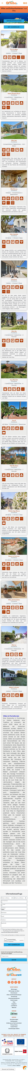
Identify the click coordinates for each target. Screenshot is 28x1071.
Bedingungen (14, 1021)
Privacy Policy (14, 1024)
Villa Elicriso (14, 189)
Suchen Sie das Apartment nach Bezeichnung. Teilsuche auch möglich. (11, 952)
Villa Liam (14, 140)
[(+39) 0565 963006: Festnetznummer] (24, 3)
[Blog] (19, 982)
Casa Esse (14, 279)
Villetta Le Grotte (14, 687)
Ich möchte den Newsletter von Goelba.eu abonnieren (14, 935)
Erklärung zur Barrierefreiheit (14, 1023)
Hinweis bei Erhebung (8, 1069)
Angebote (14, 1003)
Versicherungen (14, 1019)
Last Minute (14, 1005)
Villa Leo (14, 645)
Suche (14, 959)
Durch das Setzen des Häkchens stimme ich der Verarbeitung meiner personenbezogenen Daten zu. (12, 931)
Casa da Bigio (14, 49)
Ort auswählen (13, 27)
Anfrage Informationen (14, 20)
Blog (14, 1002)
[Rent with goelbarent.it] (14, 974)
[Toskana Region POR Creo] (7, 1042)
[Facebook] (15, 982)
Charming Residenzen (14, 998)
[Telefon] (9, 982)
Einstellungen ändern (14, 1028)
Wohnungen (14, 989)
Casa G (14, 420)
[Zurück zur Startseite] (12, 3)
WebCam (14, 1007)
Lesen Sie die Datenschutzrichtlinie (9, 932)
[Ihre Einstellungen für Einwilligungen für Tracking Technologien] (25, 1068)
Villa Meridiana (14, 465)
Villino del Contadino (14, 599)
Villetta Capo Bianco (14, 511)
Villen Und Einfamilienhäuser (14, 994)
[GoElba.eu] (14, 970)
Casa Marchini (14, 380)
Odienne (18, 1065)
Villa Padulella (14, 234)
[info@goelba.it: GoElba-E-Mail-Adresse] (26, 3)
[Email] (12, 982)
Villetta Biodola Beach (14, 93)
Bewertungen (14, 1000)
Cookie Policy (14, 1026)
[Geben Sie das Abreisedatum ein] (25, 898)
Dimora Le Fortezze (14, 556)
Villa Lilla (14, 331)
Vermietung (14, 996)
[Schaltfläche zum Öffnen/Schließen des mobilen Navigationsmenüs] (2, 3)
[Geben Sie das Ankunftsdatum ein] (12, 898)
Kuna (14, 1065)
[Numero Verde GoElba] (14, 1014)
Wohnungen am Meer (14, 991)
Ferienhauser (14, 992)
